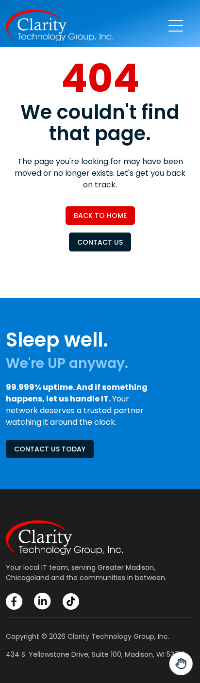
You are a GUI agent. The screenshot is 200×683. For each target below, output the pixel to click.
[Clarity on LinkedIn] (42, 601)
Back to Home (100, 215)
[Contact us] (180, 663)
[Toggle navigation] (175, 25)
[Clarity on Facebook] (14, 601)
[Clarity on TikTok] (71, 601)
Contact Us (100, 242)
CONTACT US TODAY (49, 449)
